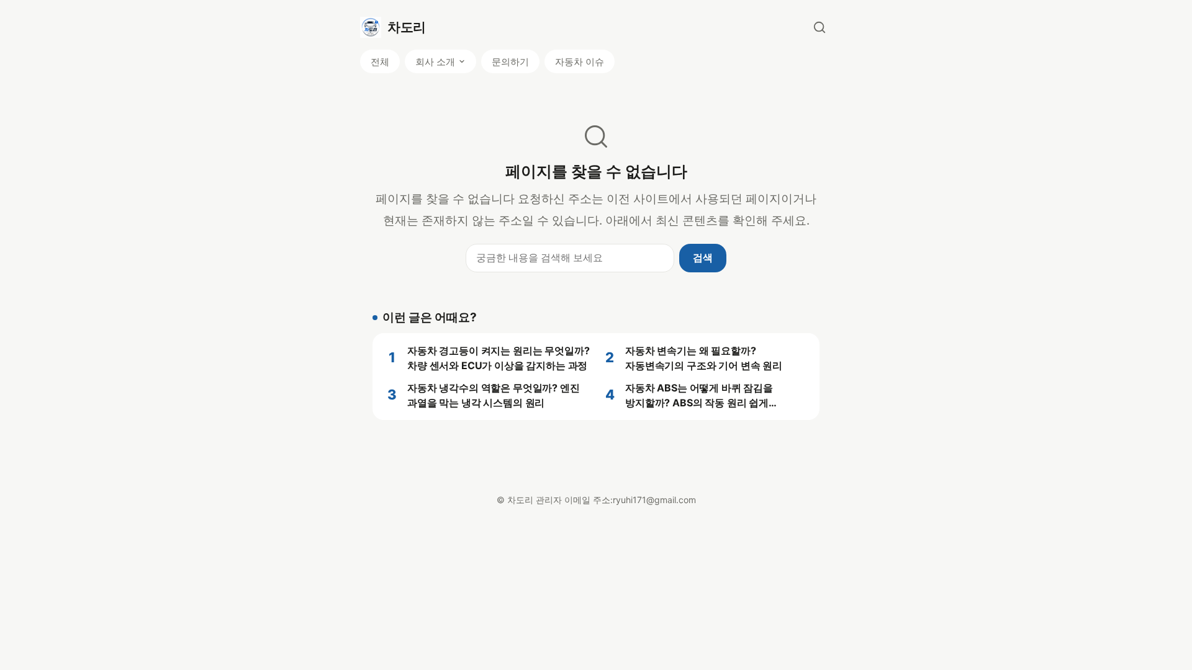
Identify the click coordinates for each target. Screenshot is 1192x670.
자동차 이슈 (579, 62)
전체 (380, 62)
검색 (703, 257)
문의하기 (510, 62)
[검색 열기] (819, 27)
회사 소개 (435, 62)
